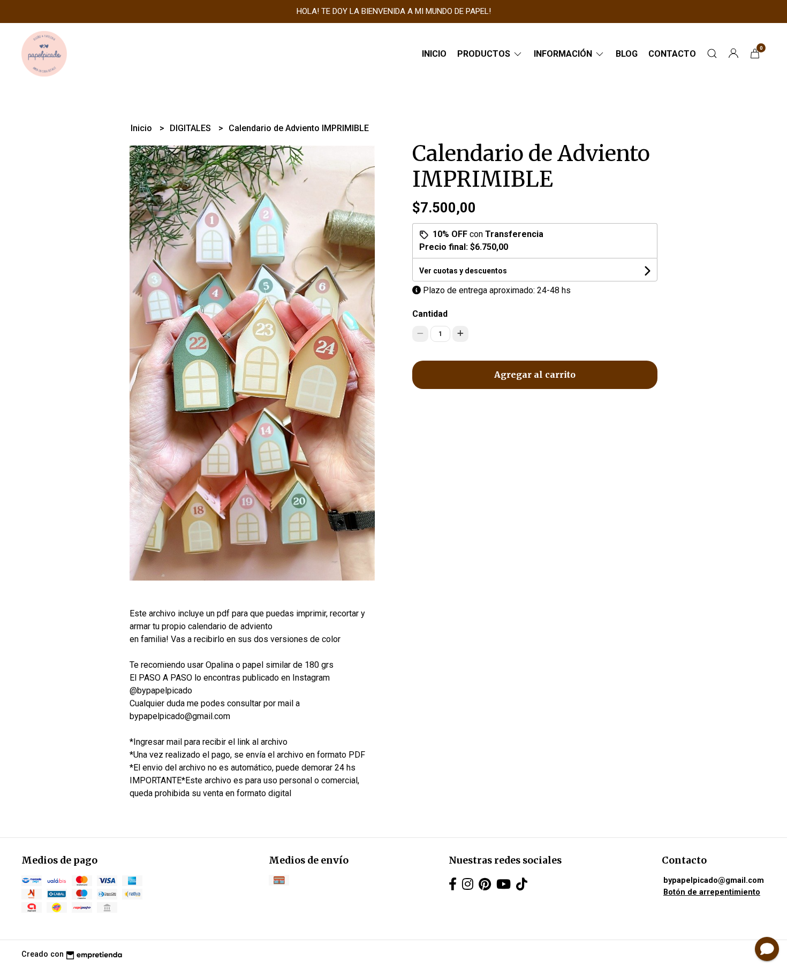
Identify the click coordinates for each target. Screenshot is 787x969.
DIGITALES (191, 128)
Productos (484, 54)
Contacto (672, 54)
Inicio (434, 54)
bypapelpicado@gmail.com (713, 880)
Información (564, 54)
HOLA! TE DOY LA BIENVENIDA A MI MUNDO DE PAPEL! (394, 11)
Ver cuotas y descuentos (463, 270)
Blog (627, 54)
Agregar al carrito (535, 374)
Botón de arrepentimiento (711, 892)
